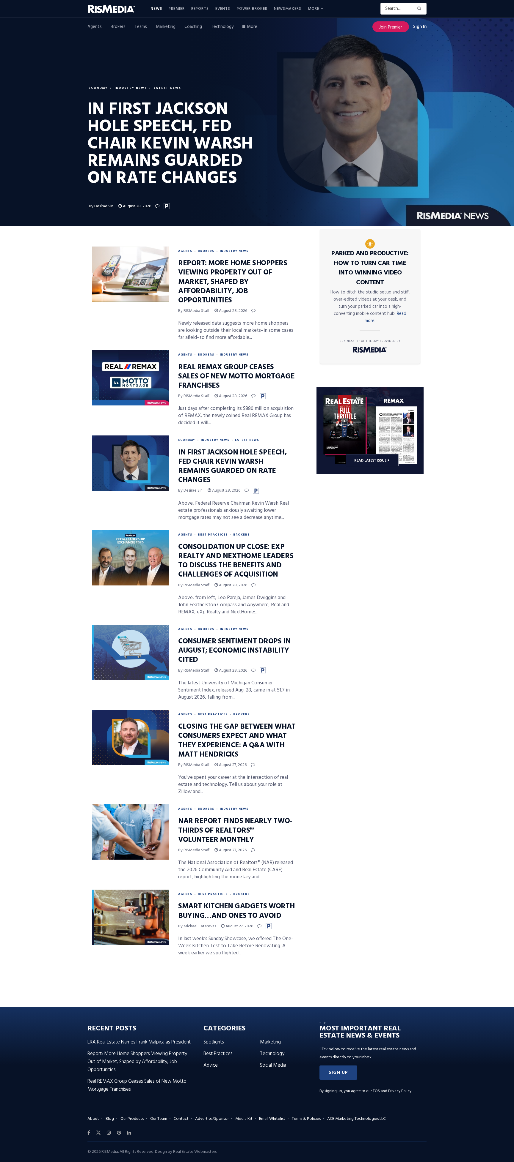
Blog (110, 1118)
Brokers (118, 26)
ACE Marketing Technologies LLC (356, 1118)
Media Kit (244, 1118)
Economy (98, 88)
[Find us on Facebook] (88, 1133)
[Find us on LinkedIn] (129, 1133)
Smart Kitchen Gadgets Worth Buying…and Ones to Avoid (236, 911)
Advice (210, 1065)
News (156, 9)
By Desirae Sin (101, 206)
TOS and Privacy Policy (392, 1091)
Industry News (131, 88)
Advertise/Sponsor (212, 1118)
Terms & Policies (306, 1118)
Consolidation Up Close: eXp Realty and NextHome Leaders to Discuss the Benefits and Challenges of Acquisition (235, 561)
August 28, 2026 (136, 206)
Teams (140, 26)
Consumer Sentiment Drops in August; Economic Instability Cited (234, 651)
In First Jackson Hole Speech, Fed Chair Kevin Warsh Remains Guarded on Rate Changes (232, 467)
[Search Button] (420, 9)
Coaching (193, 26)
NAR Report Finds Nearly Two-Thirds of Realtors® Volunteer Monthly (235, 830)
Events (222, 9)
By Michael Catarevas (197, 926)
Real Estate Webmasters (195, 1151)
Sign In (420, 26)
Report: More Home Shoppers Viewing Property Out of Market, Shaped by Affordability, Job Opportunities (232, 282)
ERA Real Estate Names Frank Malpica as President (139, 1042)
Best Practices (213, 534)
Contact (181, 1118)
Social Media (273, 1065)
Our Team (158, 1118)
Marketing (165, 26)
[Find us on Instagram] (109, 1133)
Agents (94, 26)
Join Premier (390, 27)
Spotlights (213, 1042)
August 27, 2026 (232, 765)
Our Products (132, 1118)
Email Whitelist (272, 1118)
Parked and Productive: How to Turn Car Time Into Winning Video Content (369, 268)
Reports (200, 9)
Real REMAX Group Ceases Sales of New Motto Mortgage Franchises (236, 376)
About (93, 1118)
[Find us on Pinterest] (119, 1133)
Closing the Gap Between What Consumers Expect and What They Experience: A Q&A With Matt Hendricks (237, 741)
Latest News (167, 88)
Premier (177, 9)
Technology (222, 26)
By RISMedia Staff (193, 310)
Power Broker (252, 9)
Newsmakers (287, 9)
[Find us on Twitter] (98, 1133)
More (313, 9)
